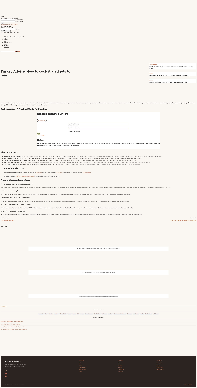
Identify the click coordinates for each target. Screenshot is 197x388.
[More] (109, 98)
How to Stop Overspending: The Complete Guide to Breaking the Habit (98, 248)
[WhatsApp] (104, 98)
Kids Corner (155, 313)
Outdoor (110, 313)
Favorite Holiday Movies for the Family (183, 220)
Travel (6, 39)
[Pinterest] (98, 98)
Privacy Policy (160, 367)
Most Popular (136, 313)
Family (80, 371)
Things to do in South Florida (119, 313)
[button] (1, 33)
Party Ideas (104, 313)
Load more (3, 306)
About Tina (159, 363)
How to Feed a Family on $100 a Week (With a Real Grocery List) (168, 82)
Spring (82, 313)
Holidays (6, 47)
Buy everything (87, 172)
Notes (42, 135)
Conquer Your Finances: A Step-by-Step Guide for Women (14, 329)
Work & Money (82, 369)
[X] (92, 98)
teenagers (129, 313)
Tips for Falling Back (7, 220)
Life (5, 38)
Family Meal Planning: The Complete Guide (10, 324)
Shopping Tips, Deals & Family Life (14, 36)
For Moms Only (148, 313)
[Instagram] (40, 370)
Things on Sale (63, 313)
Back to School (97, 313)
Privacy (185, 384)
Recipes (6, 41)
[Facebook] (87, 98)
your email (17, 29)
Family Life (152, 64)
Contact (158, 365)
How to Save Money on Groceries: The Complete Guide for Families (169, 75)
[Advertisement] (98, 343)
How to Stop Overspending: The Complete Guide (12, 321)
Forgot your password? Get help (9, 24)
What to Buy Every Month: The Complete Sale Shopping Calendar (98, 296)
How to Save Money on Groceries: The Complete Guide (13, 327)
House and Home (88, 313)
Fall (78, 313)
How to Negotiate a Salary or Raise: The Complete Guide (98, 272)
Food (151, 73)
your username (19, 19)
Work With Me (160, 369)
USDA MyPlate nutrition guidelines (25, 176)
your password (19, 21)
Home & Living (8, 42)
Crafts (142, 313)
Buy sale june (59, 172)
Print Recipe (41, 120)
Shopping (6, 45)
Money (5, 44)
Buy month (39, 172)
